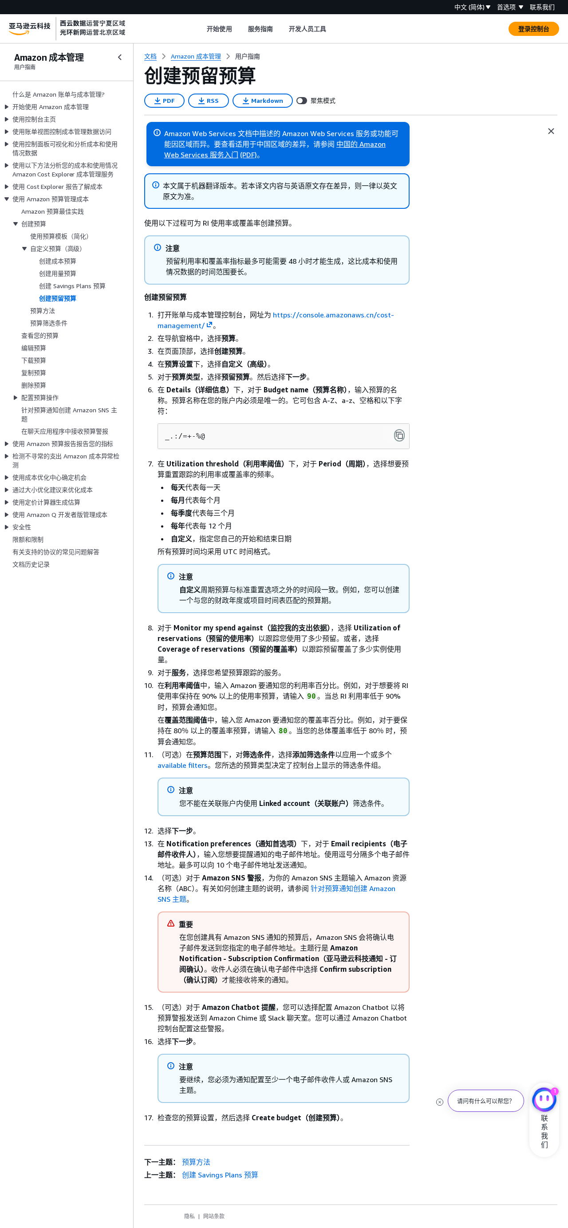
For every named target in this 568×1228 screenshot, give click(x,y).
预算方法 (196, 1162)
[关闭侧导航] (120, 57)
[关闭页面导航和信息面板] (551, 131)
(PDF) (248, 154)
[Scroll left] (200, 29)
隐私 (189, 1216)
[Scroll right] (333, 29)
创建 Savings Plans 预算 (220, 1174)
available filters (183, 765)
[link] (247, 56)
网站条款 (214, 1216)
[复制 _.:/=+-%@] (399, 435)
